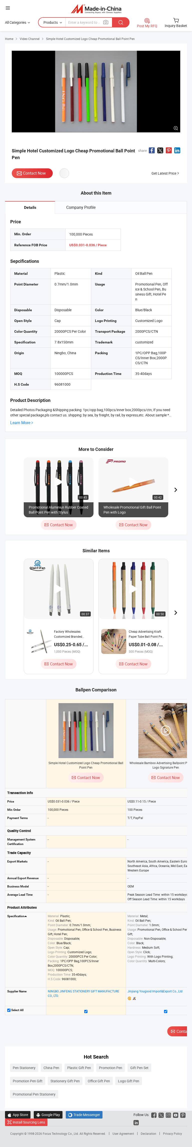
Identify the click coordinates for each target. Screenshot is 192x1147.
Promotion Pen (110, 1067)
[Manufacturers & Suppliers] (96, 8)
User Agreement (123, 1134)
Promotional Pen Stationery (34, 1094)
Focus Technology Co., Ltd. (61, 1134)
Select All (17, 1010)
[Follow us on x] (161, 1114)
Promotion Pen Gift (27, 1081)
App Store (18, 1114)
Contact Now (34, 173)
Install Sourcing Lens (29, 1122)
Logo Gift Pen (128, 1081)
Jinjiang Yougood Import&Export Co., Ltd (155, 991)
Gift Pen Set (139, 1067)
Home (9, 39)
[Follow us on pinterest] (183, 1114)
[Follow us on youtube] (175, 1114)
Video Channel (30, 39)
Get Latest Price (164, 173)
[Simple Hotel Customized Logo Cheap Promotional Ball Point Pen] (86, 730)
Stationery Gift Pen (65, 1081)
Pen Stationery (24, 1067)
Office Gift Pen (99, 1081)
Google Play (48, 1114)
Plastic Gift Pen (79, 1067)
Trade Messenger (84, 1114)
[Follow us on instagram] (168, 1114)
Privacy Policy (172, 1134)
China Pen (51, 1067)
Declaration (148, 1134)
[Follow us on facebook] (153, 1114)
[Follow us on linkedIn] (136, 1122)
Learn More (20, 422)
